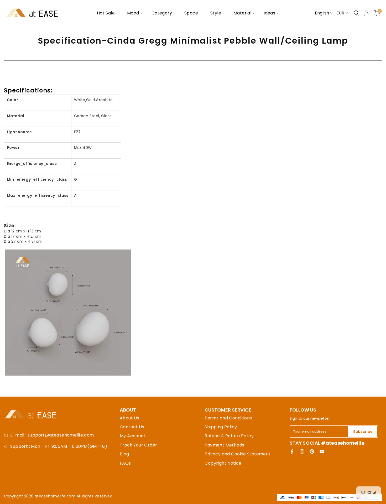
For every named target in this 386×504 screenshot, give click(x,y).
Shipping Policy (221, 427)
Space (191, 13)
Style (215, 13)
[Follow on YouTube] (322, 451)
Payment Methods (224, 445)
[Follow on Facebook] (292, 451)
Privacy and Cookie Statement (237, 454)
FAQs (125, 463)
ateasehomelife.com (56, 496)
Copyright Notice (223, 463)
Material (242, 13)
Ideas (269, 13)
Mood (133, 13)
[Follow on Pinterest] (312, 451)
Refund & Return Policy (229, 436)
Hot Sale (106, 13)
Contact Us (132, 427)
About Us (129, 418)
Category (162, 13)
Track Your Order (138, 445)
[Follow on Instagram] (302, 451)
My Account (132, 436)
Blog (124, 454)
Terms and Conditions (228, 418)
